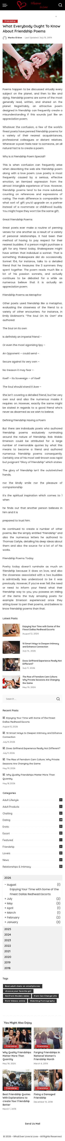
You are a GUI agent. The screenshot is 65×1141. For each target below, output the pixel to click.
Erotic (6, 826)
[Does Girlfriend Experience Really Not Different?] (11, 664)
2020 (7, 957)
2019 (7, 962)
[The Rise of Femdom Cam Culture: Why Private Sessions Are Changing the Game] (11, 682)
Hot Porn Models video (17, 996)
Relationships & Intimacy (17, 866)
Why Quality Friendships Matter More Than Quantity (17, 1056)
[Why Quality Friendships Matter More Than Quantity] (17, 1038)
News (6, 860)
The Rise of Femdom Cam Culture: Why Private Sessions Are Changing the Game (41, 679)
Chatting (7, 813)
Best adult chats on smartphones (22, 986)
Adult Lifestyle (11, 800)
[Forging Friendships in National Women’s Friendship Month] (48, 1038)
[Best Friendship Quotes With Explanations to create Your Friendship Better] (17, 1080)
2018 (7, 968)
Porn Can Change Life (45, 996)
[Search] (60, 5)
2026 (7, 877)
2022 (7, 945)
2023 (7, 940)
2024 (7, 934)
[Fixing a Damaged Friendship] (48, 1080)
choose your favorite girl (18, 991)
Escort (6, 833)
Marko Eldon (15, 37)
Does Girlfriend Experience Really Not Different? (33, 748)
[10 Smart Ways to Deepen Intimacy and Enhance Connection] (11, 647)
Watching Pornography (42, 1001)
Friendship (10, 21)
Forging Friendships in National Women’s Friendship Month (47, 1056)
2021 (7, 951)
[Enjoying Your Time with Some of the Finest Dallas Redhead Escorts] (11, 630)
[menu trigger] (6, 5)
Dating (6, 820)
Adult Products (11, 806)
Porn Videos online (15, 1001)
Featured (8, 840)
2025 (7, 929)
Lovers (6, 853)
